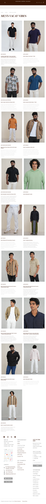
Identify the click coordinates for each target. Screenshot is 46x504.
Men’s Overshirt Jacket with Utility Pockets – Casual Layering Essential (9, 334)
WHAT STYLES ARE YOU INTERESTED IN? (37, 452)
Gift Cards (19, 454)
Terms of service (17, 501)
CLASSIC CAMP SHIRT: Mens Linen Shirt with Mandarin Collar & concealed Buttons (8, 57)
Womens (36, 456)
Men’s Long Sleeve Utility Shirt (28, 147)
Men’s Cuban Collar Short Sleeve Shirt (8, 102)
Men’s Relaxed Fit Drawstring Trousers (8, 240)
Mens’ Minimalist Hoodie (27, 379)
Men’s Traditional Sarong (27, 240)
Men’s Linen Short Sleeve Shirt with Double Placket (9, 148)
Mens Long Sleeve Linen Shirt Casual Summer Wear (7, 379)
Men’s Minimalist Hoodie (27, 194)
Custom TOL (20, 456)
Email (34, 460)
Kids (40, 456)
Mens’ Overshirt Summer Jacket (7, 425)
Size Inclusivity (20, 469)
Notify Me (36, 458)
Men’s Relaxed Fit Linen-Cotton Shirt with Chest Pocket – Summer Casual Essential (31, 334)
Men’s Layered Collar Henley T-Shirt (30, 102)
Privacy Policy (24, 501)
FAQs (18, 443)
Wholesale (19, 467)
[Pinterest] (15, 437)
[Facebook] (4, 437)
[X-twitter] (11, 437)
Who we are (20, 462)
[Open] (39, 2)
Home (2, 12)
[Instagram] (8, 437)
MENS (6, 12)
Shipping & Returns (21, 452)
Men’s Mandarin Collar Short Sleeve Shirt (8, 194)
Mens (35, 455)
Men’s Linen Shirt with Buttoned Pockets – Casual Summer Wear (8, 287)
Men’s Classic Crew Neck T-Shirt (29, 56)
